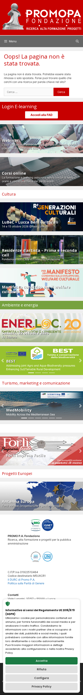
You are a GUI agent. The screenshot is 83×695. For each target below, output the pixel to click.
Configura (41, 678)
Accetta (41, 661)
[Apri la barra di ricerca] (77, 41)
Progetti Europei (17, 473)
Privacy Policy (41, 686)
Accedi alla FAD (41, 115)
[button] (2, 360)
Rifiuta (41, 669)
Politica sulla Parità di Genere (26, 583)
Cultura (9, 194)
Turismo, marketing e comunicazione (36, 383)
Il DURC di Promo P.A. (21, 579)
